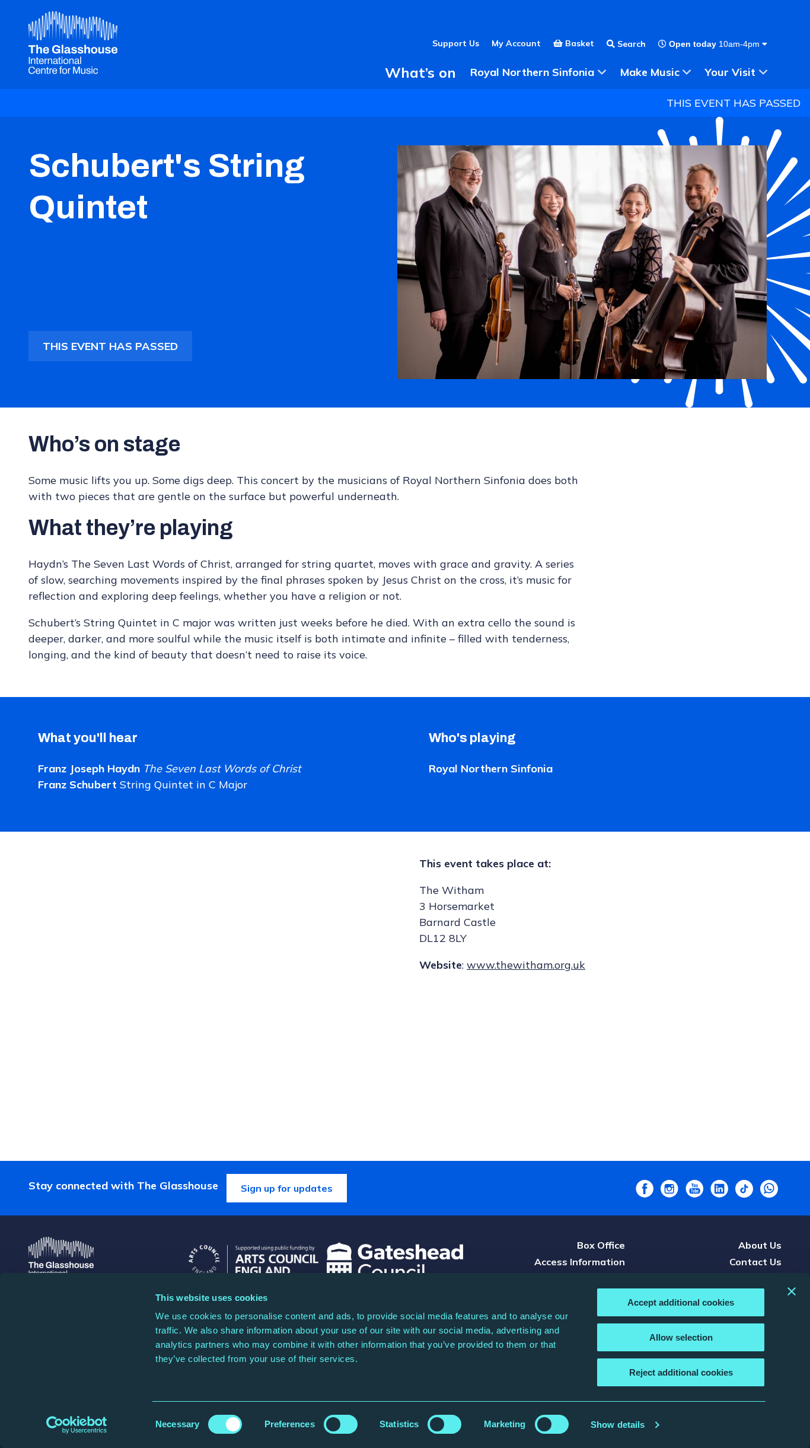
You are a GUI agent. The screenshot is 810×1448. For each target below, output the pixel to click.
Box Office (601, 1245)
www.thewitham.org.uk (526, 965)
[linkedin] (719, 1189)
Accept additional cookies (680, 1302)
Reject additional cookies (681, 1372)
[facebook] (644, 1189)
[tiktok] (744, 1189)
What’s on (420, 72)
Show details (618, 1425)
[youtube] (694, 1189)
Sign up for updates (287, 1188)
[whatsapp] (769, 1189)
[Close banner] (791, 1291)
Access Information (579, 1262)
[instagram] (669, 1189)
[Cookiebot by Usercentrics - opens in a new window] (77, 1425)
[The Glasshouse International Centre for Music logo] (72, 44)
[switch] (341, 1424)
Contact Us (755, 1262)
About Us (760, 1245)
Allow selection (681, 1337)
